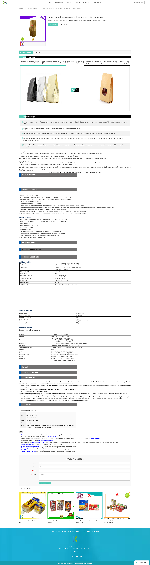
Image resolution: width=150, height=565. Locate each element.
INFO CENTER (86, 2)
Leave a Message (44, 483)
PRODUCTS (69, 2)
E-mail (34, 470)
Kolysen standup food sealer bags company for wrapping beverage (115, 521)
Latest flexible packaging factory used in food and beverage (60, 521)
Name (34, 463)
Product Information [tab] (25, 52)
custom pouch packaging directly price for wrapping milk (32, 521)
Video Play (65, 24)
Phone (34, 467)
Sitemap (75, 551)
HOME (51, 2)
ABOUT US (78, 2)
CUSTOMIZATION (59, 2)
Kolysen (21, 8)
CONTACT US (97, 2)
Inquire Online (53, 24)
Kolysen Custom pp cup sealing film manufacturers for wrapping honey (89, 521)
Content (33, 474)
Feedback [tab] (37, 52)
